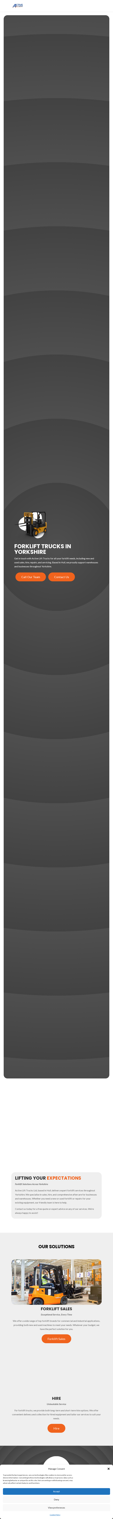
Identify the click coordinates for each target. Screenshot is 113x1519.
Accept (56, 1491)
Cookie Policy (55, 1515)
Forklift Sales (56, 1339)
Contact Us (61, 577)
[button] (108, 1468)
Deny (56, 1499)
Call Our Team (30, 577)
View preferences (56, 1507)
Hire (56, 1428)
